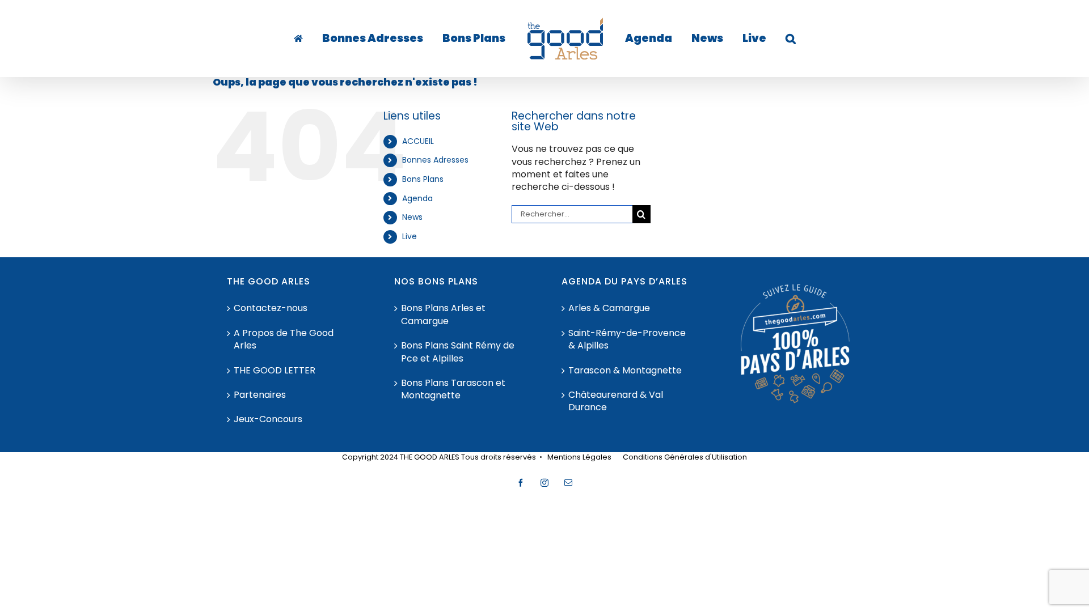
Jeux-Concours (268, 419)
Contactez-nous (270, 308)
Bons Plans (423, 179)
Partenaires (260, 395)
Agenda (417, 198)
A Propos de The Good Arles (284, 339)
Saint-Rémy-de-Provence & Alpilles (627, 339)
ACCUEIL (418, 141)
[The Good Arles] (322, 38)
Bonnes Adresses (435, 159)
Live (409, 236)
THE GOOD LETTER (274, 370)
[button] (755, 38)
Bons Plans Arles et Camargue (443, 314)
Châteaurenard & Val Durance (615, 401)
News (412, 217)
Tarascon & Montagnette (625, 370)
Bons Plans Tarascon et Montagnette (453, 389)
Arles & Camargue (609, 308)
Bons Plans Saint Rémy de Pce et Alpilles (457, 351)
